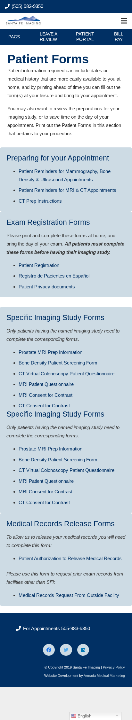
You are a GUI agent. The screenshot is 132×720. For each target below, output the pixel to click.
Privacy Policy (114, 667)
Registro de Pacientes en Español (54, 275)
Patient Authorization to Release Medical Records (70, 558)
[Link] (24, 21)
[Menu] (124, 21)
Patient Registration (39, 265)
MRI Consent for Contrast (45, 395)
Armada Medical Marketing (104, 675)
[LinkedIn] (83, 650)
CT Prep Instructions (40, 201)
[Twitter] (66, 650)
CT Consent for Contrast (44, 405)
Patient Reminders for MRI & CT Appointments (67, 190)
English (83, 716)
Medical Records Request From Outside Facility (69, 595)
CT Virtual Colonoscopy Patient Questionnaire (66, 373)
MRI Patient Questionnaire (46, 384)
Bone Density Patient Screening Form (58, 362)
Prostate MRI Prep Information (50, 352)
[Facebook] (49, 650)
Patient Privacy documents (47, 286)
